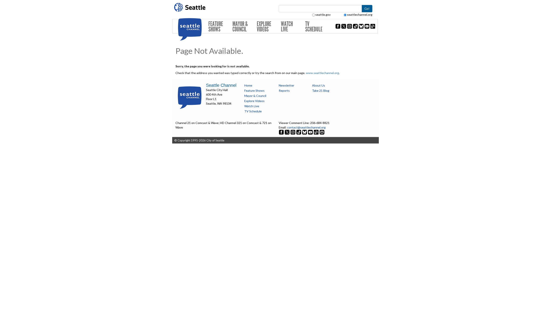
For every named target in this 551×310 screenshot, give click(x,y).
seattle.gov (323, 14)
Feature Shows (215, 26)
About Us (318, 85)
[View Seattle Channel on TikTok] (298, 132)
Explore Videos (264, 26)
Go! (367, 8)
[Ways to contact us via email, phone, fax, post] (322, 132)
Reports (284, 90)
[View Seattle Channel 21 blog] (316, 132)
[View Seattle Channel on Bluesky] (304, 132)
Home (248, 85)
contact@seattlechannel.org (306, 127)
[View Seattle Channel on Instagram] (293, 132)
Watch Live (287, 26)
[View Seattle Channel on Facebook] (282, 132)
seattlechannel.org (359, 14)
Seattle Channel (221, 85)
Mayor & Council (240, 26)
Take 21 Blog (320, 90)
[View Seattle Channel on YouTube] (311, 132)
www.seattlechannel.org (322, 73)
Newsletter (286, 85)
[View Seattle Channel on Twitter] (287, 132)
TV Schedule (313, 26)
